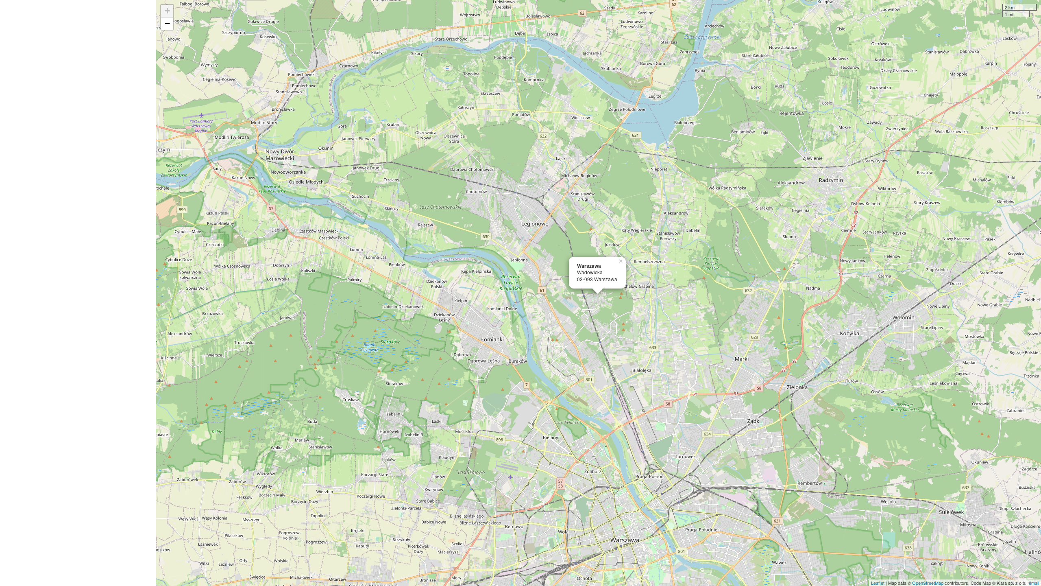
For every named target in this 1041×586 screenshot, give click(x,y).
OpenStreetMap (927, 582)
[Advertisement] (78, 293)
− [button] (167, 23)
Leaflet (877, 582)
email (1034, 582)
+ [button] (167, 11)
